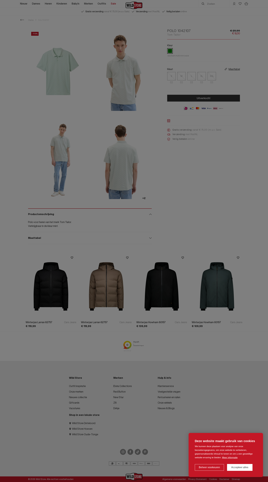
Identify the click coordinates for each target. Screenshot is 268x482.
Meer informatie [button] (230, 457)
